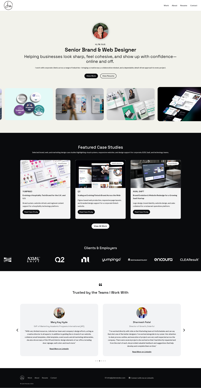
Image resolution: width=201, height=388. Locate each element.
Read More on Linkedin (59, 349)
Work (166, 6)
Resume (183, 6)
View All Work (100, 226)
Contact (193, 6)
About (174, 6)
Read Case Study (31, 212)
